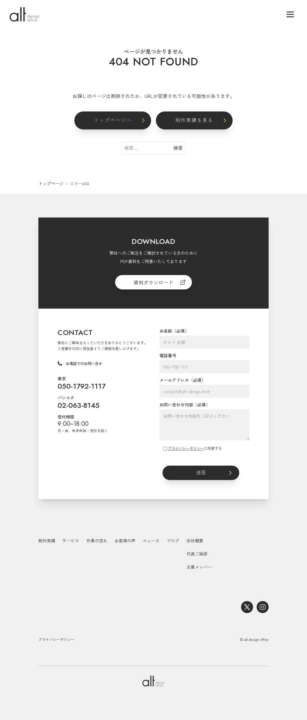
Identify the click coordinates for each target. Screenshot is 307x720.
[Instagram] (263, 607)
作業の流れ (96, 541)
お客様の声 (125, 541)
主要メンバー (199, 567)
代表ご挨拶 (196, 554)
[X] (247, 607)
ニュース (151, 541)
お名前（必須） (174, 331)
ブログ (173, 541)
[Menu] (290, 14)
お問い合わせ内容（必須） (184, 404)
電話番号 (167, 355)
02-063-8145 (79, 405)
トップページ (51, 183)
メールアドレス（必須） (182, 380)
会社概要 (194, 541)
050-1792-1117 (82, 386)
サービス (70, 541)
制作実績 (46, 541)
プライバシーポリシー (186, 448)
